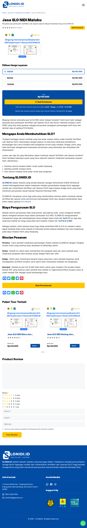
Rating (5, 393)
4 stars (12, 398)
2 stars (12, 404)
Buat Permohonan (77, 27)
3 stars (12, 401)
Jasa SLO (10, 13)
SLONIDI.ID (7, 183)
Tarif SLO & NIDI (65, 221)
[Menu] (83, 4)
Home (4, 13)
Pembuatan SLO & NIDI (22, 13)
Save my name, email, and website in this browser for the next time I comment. (29, 429)
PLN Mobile (26, 201)
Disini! (70, 111)
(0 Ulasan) (18, 27)
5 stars (12, 395)
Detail (34, 346)
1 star (11, 407)
